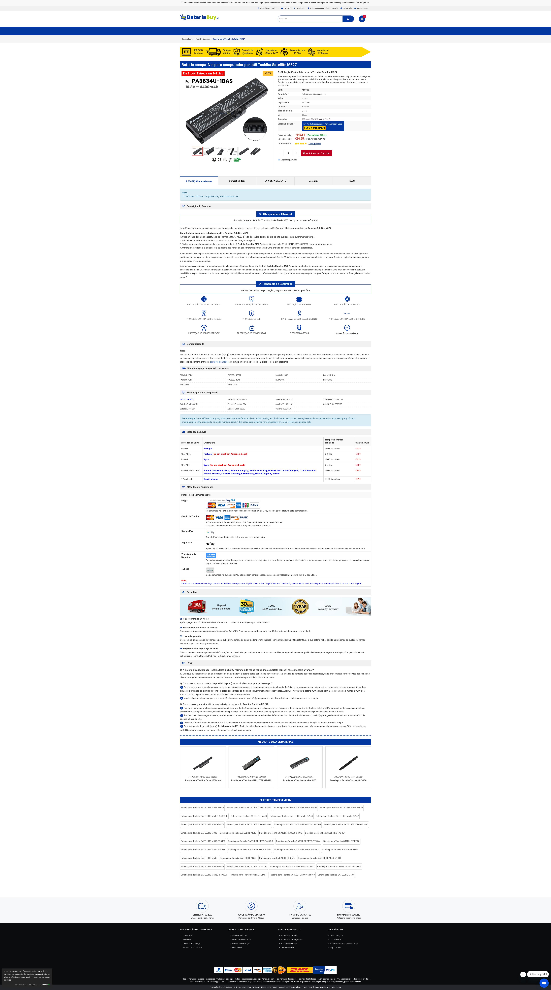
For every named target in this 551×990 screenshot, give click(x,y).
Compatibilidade (237, 181)
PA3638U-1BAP (234, 380)
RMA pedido (237, 947)
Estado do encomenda (241, 939)
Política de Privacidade (192, 947)
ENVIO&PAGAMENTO (275, 181)
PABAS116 (280, 380)
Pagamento (300, 8)
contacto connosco (219, 362)
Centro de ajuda (336, 935)
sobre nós (347, 8)
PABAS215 (232, 385)
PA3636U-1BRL (186, 380)
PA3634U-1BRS (186, 375)
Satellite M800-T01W (284, 399)
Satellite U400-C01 (187, 409)
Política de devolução (241, 943)
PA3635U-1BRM (234, 375)
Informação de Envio (289, 935)
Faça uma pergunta (289, 160)
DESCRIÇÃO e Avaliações (199, 181)
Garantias (313, 181)
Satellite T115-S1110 (284, 404)
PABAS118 (327, 380)
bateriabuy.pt (230, 987)
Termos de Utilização (192, 943)
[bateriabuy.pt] (200, 20)
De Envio (287, 8)
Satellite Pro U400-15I (189, 404)
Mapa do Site (335, 947)
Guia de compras (239, 935)
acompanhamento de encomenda (324, 8)
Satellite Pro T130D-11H (333, 399)
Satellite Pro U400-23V (237, 404)
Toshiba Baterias (203, 39)
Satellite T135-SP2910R (332, 404)
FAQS (352, 181)
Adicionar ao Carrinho (318, 153)
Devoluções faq (287, 947)
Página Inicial (187, 39)
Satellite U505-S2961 (284, 409)
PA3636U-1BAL (329, 375)
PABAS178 (184, 385)
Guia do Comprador (268, 8)
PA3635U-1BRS (282, 375)
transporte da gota (289, 943)
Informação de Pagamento (292, 939)
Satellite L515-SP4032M (237, 399)
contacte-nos (362, 8)
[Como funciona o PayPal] (325, 970)
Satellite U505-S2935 (236, 409)
